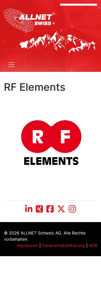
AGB (93, 245)
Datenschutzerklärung (63, 245)
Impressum (27, 245)
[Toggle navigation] (11, 64)
